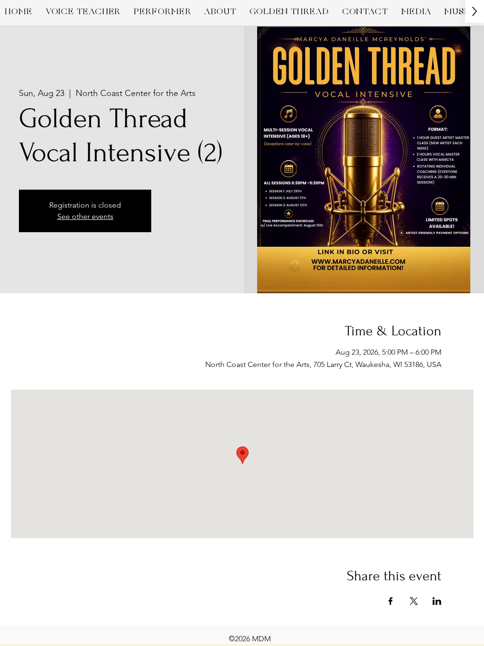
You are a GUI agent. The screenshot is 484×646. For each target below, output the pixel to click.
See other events (85, 216)
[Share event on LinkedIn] (436, 601)
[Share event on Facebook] (390, 601)
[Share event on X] (413, 601)
